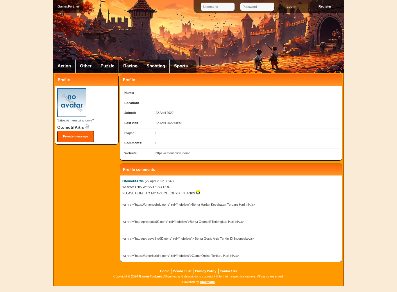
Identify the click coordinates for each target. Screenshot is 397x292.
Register (325, 6)
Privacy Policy (205, 271)
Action (64, 66)
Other (86, 66)
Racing (130, 66)
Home (164, 271)
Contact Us (228, 271)
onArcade (207, 282)
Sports (181, 66)
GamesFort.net (150, 276)
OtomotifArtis (71, 127)
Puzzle (107, 66)
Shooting (155, 66)
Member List (182, 271)
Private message (75, 136)
